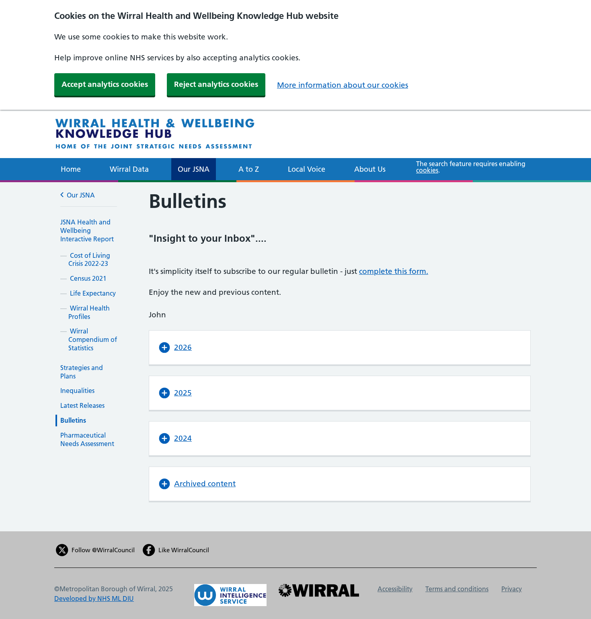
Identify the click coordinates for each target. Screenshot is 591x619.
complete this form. (393, 271)
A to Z (248, 169)
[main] (295, 356)
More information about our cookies (342, 85)
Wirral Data (129, 169)
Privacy (511, 589)
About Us (370, 169)
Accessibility (395, 589)
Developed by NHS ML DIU (94, 598)
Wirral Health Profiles (89, 312)
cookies (427, 170)
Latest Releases (82, 405)
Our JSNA (193, 169)
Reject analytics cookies (216, 84)
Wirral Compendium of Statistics (92, 339)
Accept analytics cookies (105, 84)
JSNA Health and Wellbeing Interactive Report (87, 230)
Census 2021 (88, 278)
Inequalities (77, 391)
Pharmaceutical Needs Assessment (87, 439)
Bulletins (73, 420)
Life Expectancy (93, 293)
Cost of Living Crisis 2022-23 (89, 259)
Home (71, 169)
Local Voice (306, 169)
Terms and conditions (456, 589)
